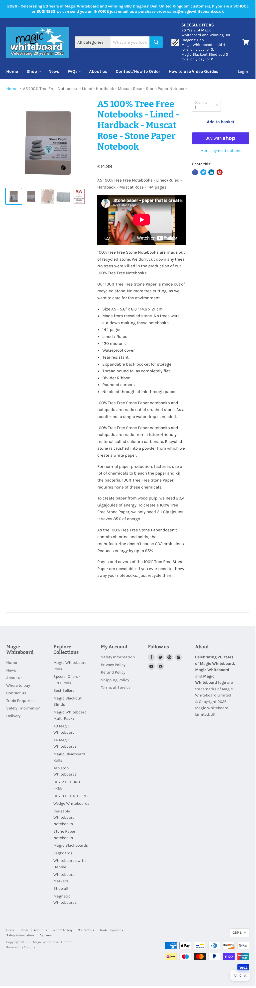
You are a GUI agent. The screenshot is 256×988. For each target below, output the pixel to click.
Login (243, 71)
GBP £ (237, 932)
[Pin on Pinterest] (220, 172)
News (53, 71)
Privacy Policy (113, 664)
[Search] (156, 42)
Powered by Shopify (20, 947)
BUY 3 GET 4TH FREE (71, 795)
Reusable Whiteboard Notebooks (64, 817)
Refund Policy (113, 672)
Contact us (16, 693)
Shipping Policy (115, 680)
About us (98, 71)
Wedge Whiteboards (71, 803)
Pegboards (62, 853)
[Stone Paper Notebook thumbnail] (79, 196)
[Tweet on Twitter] (203, 172)
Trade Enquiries (20, 700)
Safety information (23, 708)
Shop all (60, 888)
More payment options (220, 150)
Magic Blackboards (70, 845)
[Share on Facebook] (195, 172)
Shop (32, 71)
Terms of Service (115, 687)
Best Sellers (63, 690)
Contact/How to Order (138, 71)
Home (12, 71)
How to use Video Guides (193, 71)
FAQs (73, 71)
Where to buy (18, 685)
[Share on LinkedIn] (211, 172)
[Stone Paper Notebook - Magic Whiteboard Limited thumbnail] (14, 196)
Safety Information (118, 657)
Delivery (13, 715)
